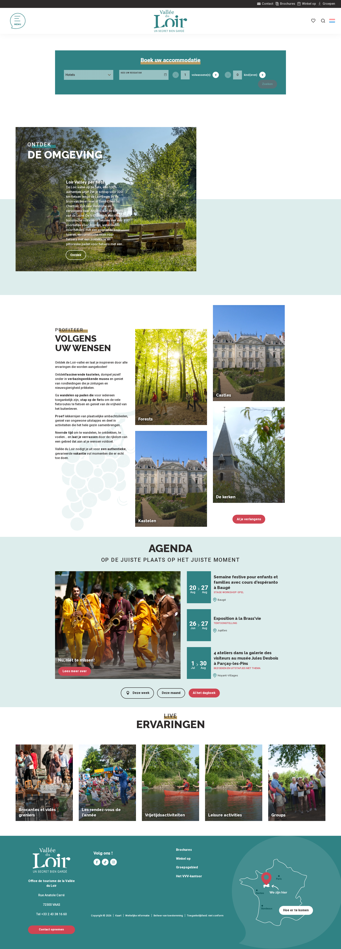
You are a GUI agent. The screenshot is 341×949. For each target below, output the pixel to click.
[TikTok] (105, 862)
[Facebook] (97, 862)
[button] (323, 21)
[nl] (332, 21)
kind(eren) (250, 74)
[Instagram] (113, 862)
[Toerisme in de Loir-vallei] (170, 21)
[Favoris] (313, 21)
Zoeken (267, 84)
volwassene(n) (201, 74)
